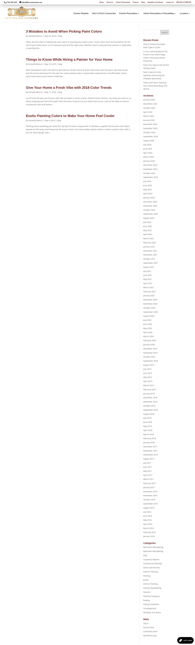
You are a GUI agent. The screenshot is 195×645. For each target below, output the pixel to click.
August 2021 (148, 267)
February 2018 (149, 438)
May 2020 (147, 328)
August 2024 (148, 140)
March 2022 (148, 238)
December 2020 (150, 299)
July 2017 (147, 463)
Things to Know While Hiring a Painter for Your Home (69, 59)
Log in (146, 623)
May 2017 (147, 471)
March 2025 (148, 116)
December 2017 (150, 446)
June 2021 (147, 275)
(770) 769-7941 (11, 2)
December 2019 (150, 348)
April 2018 (147, 430)
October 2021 (149, 259)
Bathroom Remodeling (153, 551)
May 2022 (147, 230)
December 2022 (150, 201)
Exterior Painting (150, 571)
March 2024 (148, 157)
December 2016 (150, 491)
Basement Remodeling (153, 547)
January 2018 (149, 442)
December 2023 (150, 165)
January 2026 (149, 99)
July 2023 (147, 181)
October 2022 (149, 210)
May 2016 (147, 520)
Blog (143, 2)
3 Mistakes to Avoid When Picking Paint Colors (64, 31)
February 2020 (149, 340)
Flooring (146, 576)
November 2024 (150, 128)
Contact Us (170, 2)
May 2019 (147, 377)
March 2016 (148, 528)
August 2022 (148, 218)
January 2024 (149, 161)
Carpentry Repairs (151, 559)
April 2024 (147, 153)
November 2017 (150, 450)
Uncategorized (149, 608)
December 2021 (150, 250)
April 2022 (147, 234)
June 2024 (147, 148)
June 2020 (147, 324)
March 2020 (148, 336)
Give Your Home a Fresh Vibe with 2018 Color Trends (69, 88)
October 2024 (149, 132)
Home (101, 2)
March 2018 (148, 434)
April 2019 (147, 381)
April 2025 (147, 112)
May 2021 (147, 279)
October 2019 (149, 356)
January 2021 (149, 295)
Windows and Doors (152, 612)
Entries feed (148, 627)
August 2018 (148, 414)
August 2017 (148, 459)
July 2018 (147, 418)
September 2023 (150, 177)
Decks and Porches (151, 567)
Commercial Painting (152, 563)
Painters (147, 592)
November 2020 (150, 303)
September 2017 (150, 454)
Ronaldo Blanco (35, 36)
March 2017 (148, 479)
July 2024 (147, 144)
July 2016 (147, 512)
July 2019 (147, 369)
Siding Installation (151, 604)
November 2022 (150, 206)
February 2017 (149, 483)
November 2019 (150, 353)
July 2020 (147, 320)
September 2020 (150, 312)
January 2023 (149, 197)
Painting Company (151, 596)
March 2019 (148, 385)
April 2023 (147, 193)
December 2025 (150, 104)
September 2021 (150, 263)
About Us (109, 2)
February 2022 (149, 242)
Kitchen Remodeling (152, 588)
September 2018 (150, 410)
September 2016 (150, 503)
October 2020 (149, 308)
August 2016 (148, 508)
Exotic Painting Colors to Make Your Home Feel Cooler (70, 116)
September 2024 (150, 136)
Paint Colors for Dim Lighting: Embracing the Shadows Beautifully (153, 75)
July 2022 (147, 222)
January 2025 (149, 120)
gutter (146, 580)
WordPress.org (149, 635)
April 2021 (147, 283)
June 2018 (147, 422)
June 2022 (147, 226)
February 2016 (149, 532)
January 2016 (149, 536)
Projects (136, 2)
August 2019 (148, 365)
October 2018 (149, 406)
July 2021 (147, 271)
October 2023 (149, 173)
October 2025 (149, 108)
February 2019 (149, 389)
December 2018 (150, 397)
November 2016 (150, 495)
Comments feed (150, 631)
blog (60, 36)
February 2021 (149, 291)
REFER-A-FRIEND (183, 2)
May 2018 (147, 426)
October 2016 (149, 499)
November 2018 (150, 401)
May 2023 (147, 189)
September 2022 (150, 214)
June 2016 (147, 516)
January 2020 (149, 344)
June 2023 (147, 185)
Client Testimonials (123, 2)
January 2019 (149, 393)
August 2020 (148, 316)
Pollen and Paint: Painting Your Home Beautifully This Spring (155, 85)
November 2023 (150, 169)
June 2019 (147, 373)
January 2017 (149, 487)
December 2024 (150, 124)
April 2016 (147, 524)
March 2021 (148, 287)
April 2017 (147, 475)
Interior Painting (150, 584)
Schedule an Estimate (155, 2)
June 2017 (147, 467)
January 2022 (149, 246)
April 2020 (147, 332)
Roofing (146, 600)
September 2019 (150, 361)
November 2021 (150, 254)
